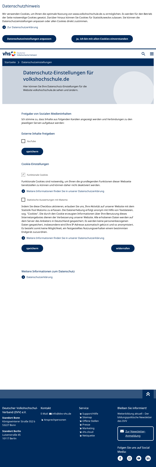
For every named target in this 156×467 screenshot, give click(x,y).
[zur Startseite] (19, 53)
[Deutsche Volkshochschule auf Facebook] (120, 458)
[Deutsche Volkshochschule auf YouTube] (139, 458)
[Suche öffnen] (143, 53)
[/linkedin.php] (148, 458)
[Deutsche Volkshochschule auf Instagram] (130, 458)
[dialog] (78, 24)
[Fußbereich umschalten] (148, 394)
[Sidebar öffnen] (151, 53)
